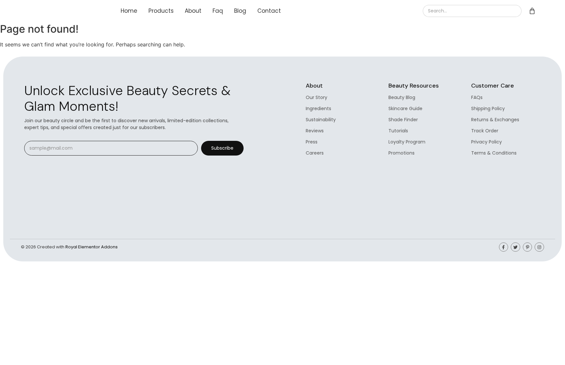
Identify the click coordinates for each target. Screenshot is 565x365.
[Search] (514, 11)
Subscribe (222, 148)
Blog (240, 11)
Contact (269, 11)
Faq (218, 11)
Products (161, 11)
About (193, 11)
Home (129, 11)
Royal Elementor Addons (91, 247)
